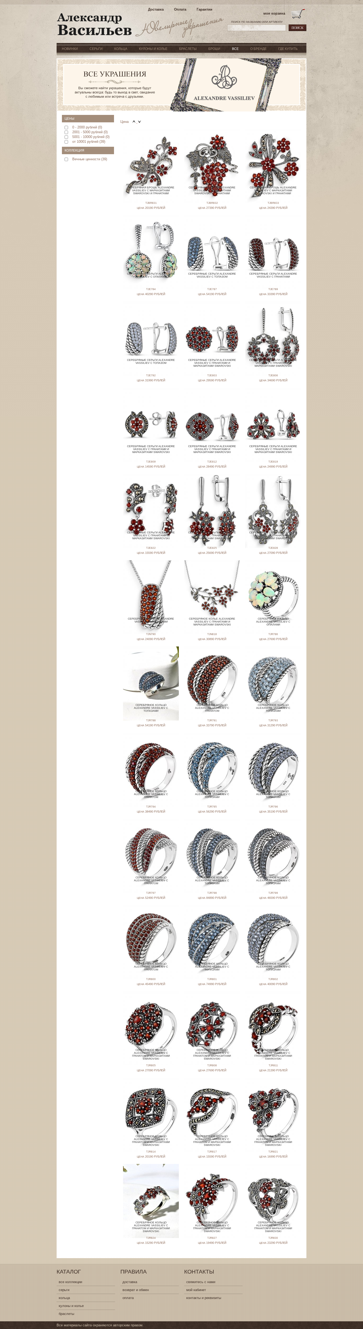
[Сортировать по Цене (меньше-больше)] (134, 122)
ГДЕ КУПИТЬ (288, 49)
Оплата (180, 9)
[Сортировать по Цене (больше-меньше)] (139, 122)
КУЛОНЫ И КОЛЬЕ (153, 49)
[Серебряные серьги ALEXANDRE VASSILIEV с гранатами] (273, 243)
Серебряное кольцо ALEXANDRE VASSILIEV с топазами (151, 708)
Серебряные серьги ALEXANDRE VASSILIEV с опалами (151, 275)
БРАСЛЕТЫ (188, 49)
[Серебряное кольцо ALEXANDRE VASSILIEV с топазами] (151, 675)
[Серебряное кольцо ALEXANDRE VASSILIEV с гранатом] (212, 675)
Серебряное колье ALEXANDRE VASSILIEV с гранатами (151, 620)
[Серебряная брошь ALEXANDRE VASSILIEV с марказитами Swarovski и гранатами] (151, 157)
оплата (128, 1298)
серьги (64, 1290)
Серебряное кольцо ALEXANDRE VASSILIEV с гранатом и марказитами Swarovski (151, 1054)
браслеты (66, 1314)
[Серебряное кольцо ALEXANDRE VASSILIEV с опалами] (273, 588)
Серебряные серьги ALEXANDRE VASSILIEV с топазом (212, 275)
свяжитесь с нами (200, 1282)
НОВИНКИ (70, 49)
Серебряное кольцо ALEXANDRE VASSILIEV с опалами (273, 621)
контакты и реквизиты (203, 1298)
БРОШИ (214, 49)
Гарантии (204, 9)
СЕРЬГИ (96, 49)
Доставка (156, 9)
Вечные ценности (86, 159)
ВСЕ (235, 49)
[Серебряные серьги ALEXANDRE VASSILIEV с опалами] (151, 243)
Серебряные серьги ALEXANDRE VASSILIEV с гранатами (273, 275)
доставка (130, 1282)
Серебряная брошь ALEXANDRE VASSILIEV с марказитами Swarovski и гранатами (151, 190)
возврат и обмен (136, 1290)
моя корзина (274, 13)
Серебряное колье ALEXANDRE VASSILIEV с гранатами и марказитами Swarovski (212, 621)
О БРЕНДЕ (258, 49)
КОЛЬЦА (120, 49)
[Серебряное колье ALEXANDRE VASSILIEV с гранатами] (151, 588)
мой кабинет (196, 1290)
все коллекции (70, 1282)
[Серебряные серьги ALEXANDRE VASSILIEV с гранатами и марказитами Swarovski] (212, 330)
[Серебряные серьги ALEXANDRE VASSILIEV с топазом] (212, 243)
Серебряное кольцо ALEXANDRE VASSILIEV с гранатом (212, 708)
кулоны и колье (71, 1306)
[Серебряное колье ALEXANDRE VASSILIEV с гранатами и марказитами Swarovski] (212, 588)
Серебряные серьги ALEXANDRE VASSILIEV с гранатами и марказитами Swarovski (212, 363)
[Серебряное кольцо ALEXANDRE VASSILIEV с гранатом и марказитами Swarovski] (151, 1019)
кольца (64, 1298)
